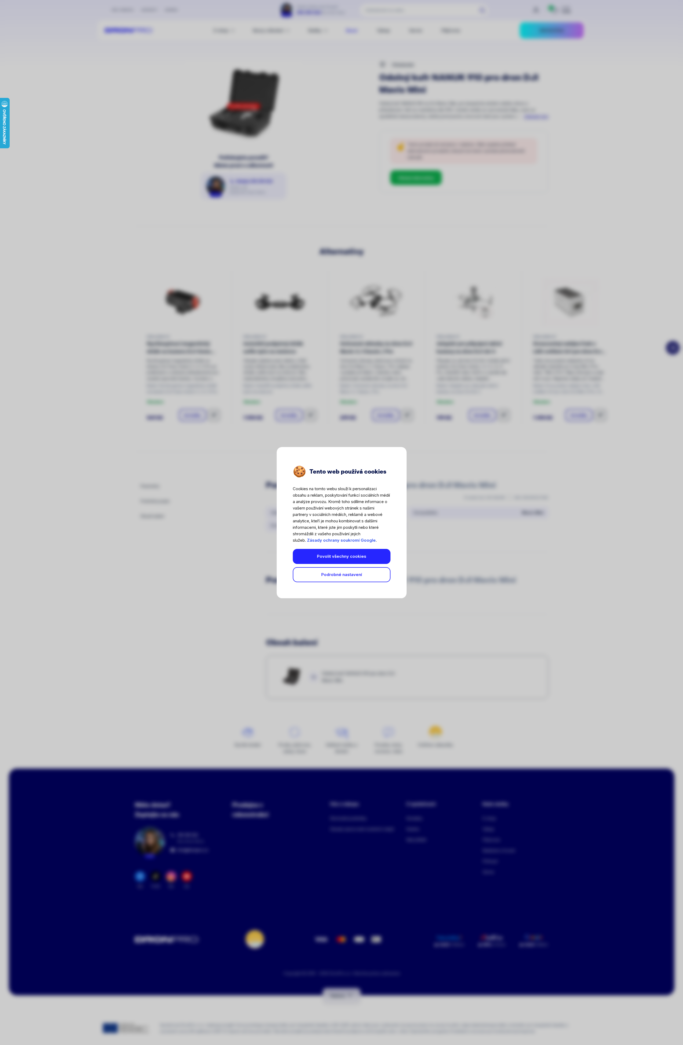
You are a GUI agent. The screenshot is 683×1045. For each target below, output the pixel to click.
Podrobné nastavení (341, 574)
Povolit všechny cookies (341, 556)
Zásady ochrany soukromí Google (341, 540)
